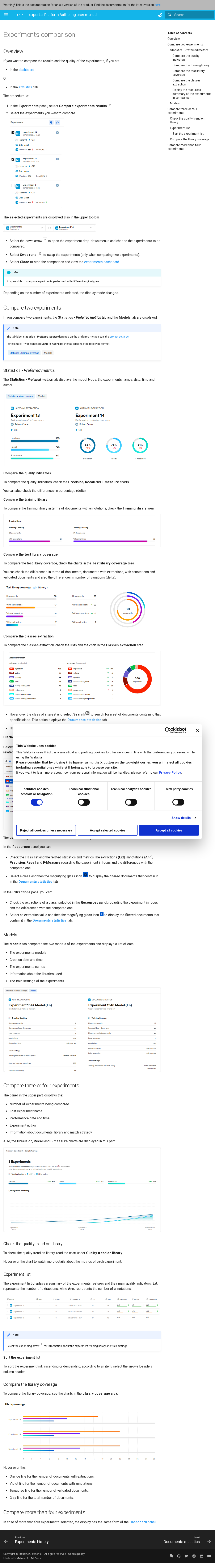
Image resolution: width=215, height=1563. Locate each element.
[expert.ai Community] (171, 1556)
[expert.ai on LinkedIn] (201, 1556)
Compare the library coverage (189, 139)
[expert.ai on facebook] (194, 1556)
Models (175, 103)
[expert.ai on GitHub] (179, 1556)
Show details (181, 817)
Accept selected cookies (107, 830)
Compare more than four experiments (184, 146)
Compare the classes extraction (187, 82)
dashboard (26, 70)
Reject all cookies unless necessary (46, 830)
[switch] (84, 802)
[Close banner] (197, 730)
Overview (174, 38)
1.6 (18, 15)
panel (143, 1522)
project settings (119, 336)
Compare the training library (191, 65)
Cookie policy (76, 1553)
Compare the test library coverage (189, 72)
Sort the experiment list (188, 133)
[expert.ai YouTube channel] (209, 1556)
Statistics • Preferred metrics (189, 50)
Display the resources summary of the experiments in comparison (192, 93)
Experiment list (180, 128)
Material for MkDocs (29, 1558)
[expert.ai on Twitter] (186, 1556)
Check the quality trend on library (187, 120)
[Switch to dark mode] (160, 15)
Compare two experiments (185, 44)
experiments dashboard (101, 262)
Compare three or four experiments (182, 110)
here (158, 5)
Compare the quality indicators (186, 57)
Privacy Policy (170, 772)
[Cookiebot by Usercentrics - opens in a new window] (167, 730)
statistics (26, 87)
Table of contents (180, 33)
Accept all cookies (169, 830)
